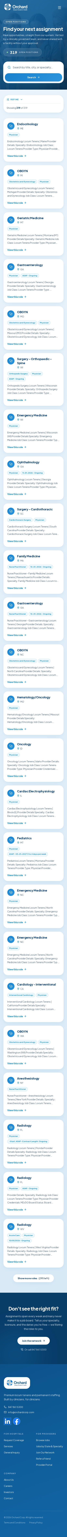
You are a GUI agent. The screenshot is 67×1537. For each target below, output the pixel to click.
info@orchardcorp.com (21, 1412)
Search (31, 77)
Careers (8, 1485)
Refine (15, 99)
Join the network (31, 1340)
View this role (15, 155)
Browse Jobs (43, 1440)
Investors (9, 1492)
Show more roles (33, 1278)
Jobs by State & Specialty (49, 1446)
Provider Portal (44, 1464)
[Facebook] (16, 1421)
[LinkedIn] (7, 1421)
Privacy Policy (35, 1522)
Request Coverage (14, 1440)
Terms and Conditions (14, 1522)
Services (8, 1446)
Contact (8, 1498)
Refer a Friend (43, 1458)
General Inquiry (12, 1452)
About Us (9, 1479)
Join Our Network (45, 1452)
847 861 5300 (15, 1407)
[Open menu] (59, 7)
